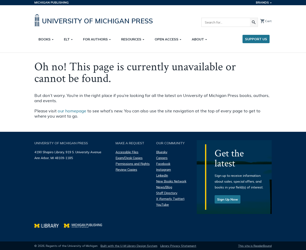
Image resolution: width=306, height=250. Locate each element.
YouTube (162, 205)
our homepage (72, 110)
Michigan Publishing (51, 2)
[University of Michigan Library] (49, 225)
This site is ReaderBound (255, 246)
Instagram (163, 170)
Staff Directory (166, 193)
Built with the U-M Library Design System (129, 246)
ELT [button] (67, 39)
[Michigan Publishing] (85, 225)
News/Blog (164, 187)
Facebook (163, 164)
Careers (162, 158)
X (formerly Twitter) (170, 199)
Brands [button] (263, 2)
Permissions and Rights (133, 164)
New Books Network (171, 181)
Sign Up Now (227, 199)
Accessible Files (127, 152)
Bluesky (161, 152)
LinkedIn (162, 175)
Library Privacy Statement (178, 246)
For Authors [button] (96, 39)
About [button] (198, 39)
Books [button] (45, 39)
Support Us (256, 39)
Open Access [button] (167, 39)
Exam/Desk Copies (129, 158)
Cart (266, 21)
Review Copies (126, 170)
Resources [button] (131, 39)
